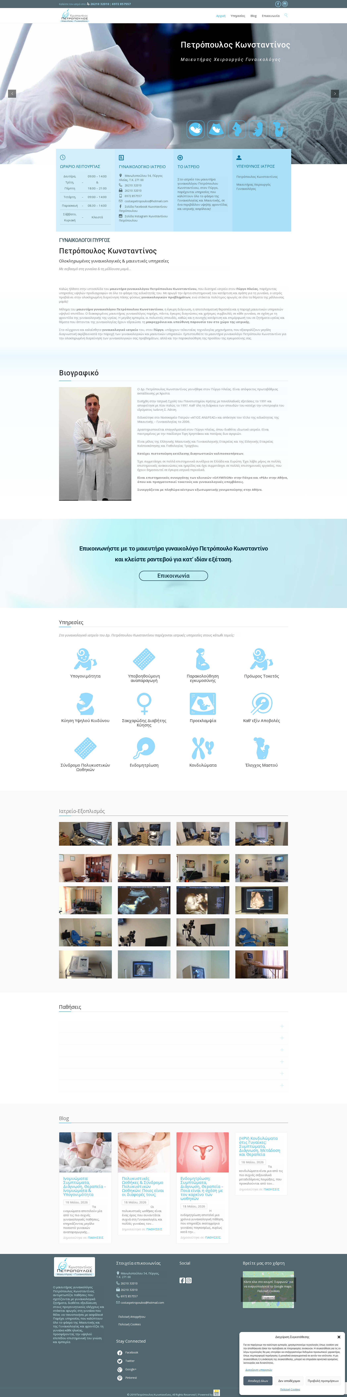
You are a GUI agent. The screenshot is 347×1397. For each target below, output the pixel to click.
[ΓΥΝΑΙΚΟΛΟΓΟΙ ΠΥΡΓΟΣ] (74, 15)
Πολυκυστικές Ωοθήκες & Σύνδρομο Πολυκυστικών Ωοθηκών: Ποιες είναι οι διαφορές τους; (143, 1186)
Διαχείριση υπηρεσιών (258, 1370)
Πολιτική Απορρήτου (131, 1317)
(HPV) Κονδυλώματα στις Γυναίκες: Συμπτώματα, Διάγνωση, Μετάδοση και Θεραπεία (259, 1146)
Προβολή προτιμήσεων (323, 1381)
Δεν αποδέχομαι (289, 1381)
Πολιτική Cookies (290, 1389)
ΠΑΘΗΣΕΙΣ (96, 1237)
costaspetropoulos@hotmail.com (146, 201)
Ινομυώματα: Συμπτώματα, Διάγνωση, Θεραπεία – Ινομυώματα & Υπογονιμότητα (84, 1186)
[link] (216, 1395)
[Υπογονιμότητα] (81, 129)
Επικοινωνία (173, 576)
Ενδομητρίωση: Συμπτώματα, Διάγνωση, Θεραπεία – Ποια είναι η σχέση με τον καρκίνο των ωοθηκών (202, 1188)
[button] (339, 1337)
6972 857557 (133, 196)
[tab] (173, 1026)
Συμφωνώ (268, 1297)
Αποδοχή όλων (258, 1381)
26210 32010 (133, 185)
